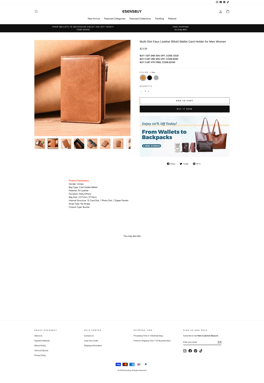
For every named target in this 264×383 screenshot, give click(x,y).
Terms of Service (41, 350)
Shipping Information (93, 345)
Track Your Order (91, 341)
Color (147, 72)
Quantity (146, 86)
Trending (159, 18)
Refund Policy (40, 345)
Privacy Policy (40, 355)
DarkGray (156, 78)
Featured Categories (114, 18)
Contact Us (89, 336)
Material (172, 18)
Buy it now (185, 109)
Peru (143, 78)
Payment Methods (42, 341)
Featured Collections (140, 18)
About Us (38, 336)
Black (149, 78)
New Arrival (94, 18)
